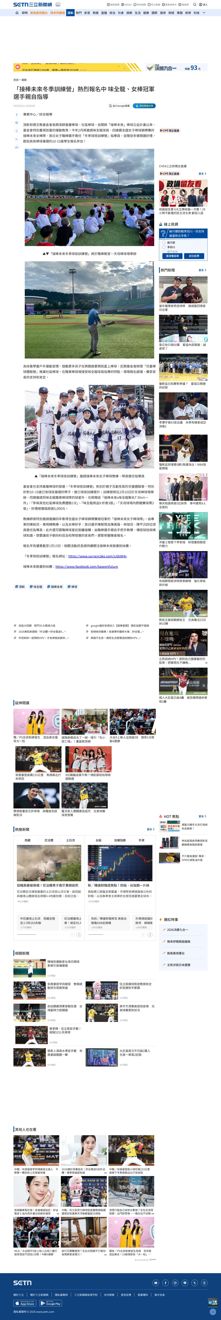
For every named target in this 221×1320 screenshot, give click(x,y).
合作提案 (109, 1295)
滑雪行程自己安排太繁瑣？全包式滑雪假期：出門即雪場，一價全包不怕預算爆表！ (131, 1211)
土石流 (70, 840)
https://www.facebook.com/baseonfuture (86, 566)
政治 (112, 13)
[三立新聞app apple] (24, 1303)
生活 (138, 13)
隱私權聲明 (61, 1295)
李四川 (171, 247)
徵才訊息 (160, 1295)
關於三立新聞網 (39, 1295)
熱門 (79, 13)
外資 (141, 840)
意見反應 (126, 1295)
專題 (180, 13)
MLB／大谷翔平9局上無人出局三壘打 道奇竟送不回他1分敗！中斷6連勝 (36, 1252)
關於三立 (18, 1295)
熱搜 (96, 13)
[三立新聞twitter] (195, 1283)
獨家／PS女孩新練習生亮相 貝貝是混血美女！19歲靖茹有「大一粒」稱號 (130, 1252)
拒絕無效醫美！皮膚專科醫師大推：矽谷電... (116, 631)
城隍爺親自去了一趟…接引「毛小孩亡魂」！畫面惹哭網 (83, 739)
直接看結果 (172, 256)
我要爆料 (143, 1295)
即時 (25, 13)
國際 (154, 13)
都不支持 (172, 251)
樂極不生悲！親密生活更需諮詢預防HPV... (115, 638)
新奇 (188, 13)
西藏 (27, 840)
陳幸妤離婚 (57, 13)
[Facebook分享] (17, 115)
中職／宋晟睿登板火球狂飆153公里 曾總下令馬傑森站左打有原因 (130, 1170)
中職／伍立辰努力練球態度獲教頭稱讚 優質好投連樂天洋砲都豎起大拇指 (84, 1211)
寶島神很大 (171, 4)
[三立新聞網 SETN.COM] (17, 12)
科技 (196, 13)
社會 (121, 13)
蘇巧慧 (171, 242)
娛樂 (129, 13)
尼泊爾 (49, 840)
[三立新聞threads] (204, 1283)
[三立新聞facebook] (165, 1283)
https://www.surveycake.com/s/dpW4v (97, 556)
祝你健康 (141, 4)
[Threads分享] (17, 131)
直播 (104, 13)
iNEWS (128, 4)
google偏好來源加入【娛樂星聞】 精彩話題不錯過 (120, 625)
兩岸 (163, 13)
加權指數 (120, 840)
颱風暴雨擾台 (39, 13)
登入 (205, 4)
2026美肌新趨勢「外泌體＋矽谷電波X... (41, 631)
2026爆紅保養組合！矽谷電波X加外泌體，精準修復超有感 (83, 1170)
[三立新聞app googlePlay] (50, 1303)
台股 (98, 840)
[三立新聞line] (185, 1283)
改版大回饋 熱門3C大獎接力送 (37, 625)
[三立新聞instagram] (175, 1283)
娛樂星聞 (114, 4)
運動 (70, 13)
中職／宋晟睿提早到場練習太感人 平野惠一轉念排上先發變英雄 (36, 1170)
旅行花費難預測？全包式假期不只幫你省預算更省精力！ (84, 1252)
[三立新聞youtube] (156, 1283)
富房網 (185, 4)
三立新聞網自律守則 (86, 1295)
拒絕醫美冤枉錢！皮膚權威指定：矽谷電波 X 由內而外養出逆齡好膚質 (36, 1211)
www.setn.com (45, 1312)
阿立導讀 (155, 4)
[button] (195, 4)
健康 (146, 13)
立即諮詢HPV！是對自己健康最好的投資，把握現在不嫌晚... (182, 661)
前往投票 (194, 256)
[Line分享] (17, 123)
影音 (87, 13)
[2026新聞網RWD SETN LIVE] (58, 4)
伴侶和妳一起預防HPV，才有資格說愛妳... (43, 638)
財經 (171, 13)
